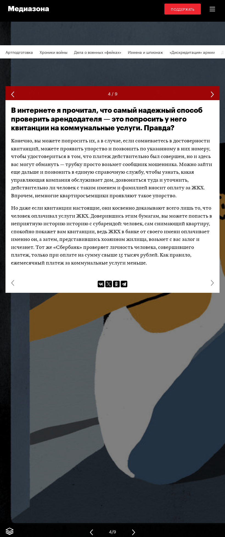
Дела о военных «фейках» (97, 52)
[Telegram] (124, 284)
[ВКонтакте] (101, 284)
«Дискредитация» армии (192, 52)
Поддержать (182, 9)
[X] (108, 284)
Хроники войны (54, 52)
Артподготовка (19, 52)
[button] (212, 9)
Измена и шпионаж (145, 52)
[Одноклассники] (116, 284)
